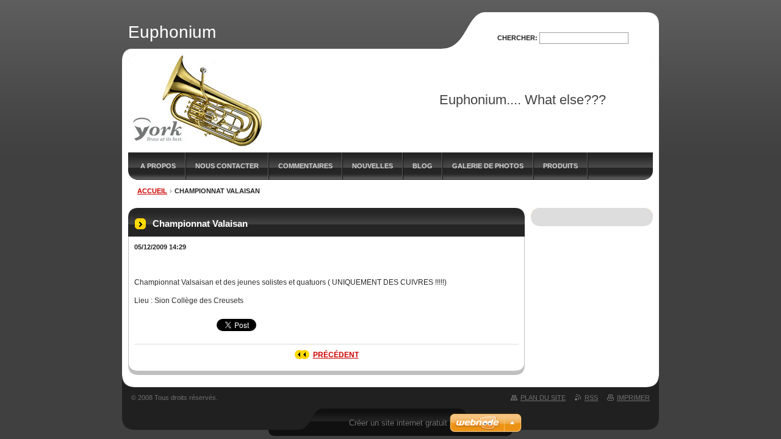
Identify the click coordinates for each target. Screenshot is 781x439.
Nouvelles (372, 166)
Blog (422, 166)
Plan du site (543, 397)
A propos (158, 166)
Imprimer (633, 397)
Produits (560, 166)
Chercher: (517, 37)
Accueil (152, 191)
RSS (591, 397)
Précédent (336, 355)
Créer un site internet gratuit (398, 422)
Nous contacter (227, 166)
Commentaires (305, 166)
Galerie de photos (488, 166)
